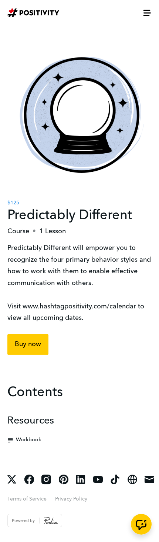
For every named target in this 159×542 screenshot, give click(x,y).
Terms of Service (27, 499)
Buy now (28, 344)
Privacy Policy (71, 499)
